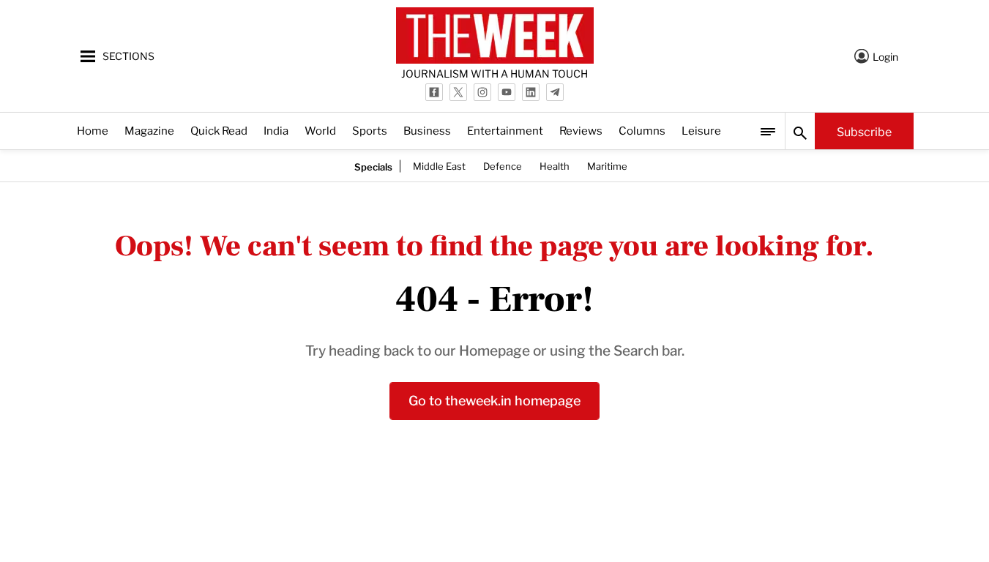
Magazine (149, 130)
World (320, 130)
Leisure (701, 130)
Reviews (580, 130)
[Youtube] (506, 92)
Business (427, 130)
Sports (369, 130)
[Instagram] (482, 92)
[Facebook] (434, 92)
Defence (502, 165)
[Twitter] (458, 92)
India (276, 130)
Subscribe (864, 131)
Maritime (607, 165)
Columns (642, 130)
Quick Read (218, 130)
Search (800, 131)
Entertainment (505, 130)
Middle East (439, 165)
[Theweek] (495, 35)
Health (555, 165)
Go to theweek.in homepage (494, 399)
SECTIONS (128, 55)
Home (92, 130)
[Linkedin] (531, 92)
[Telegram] (555, 92)
